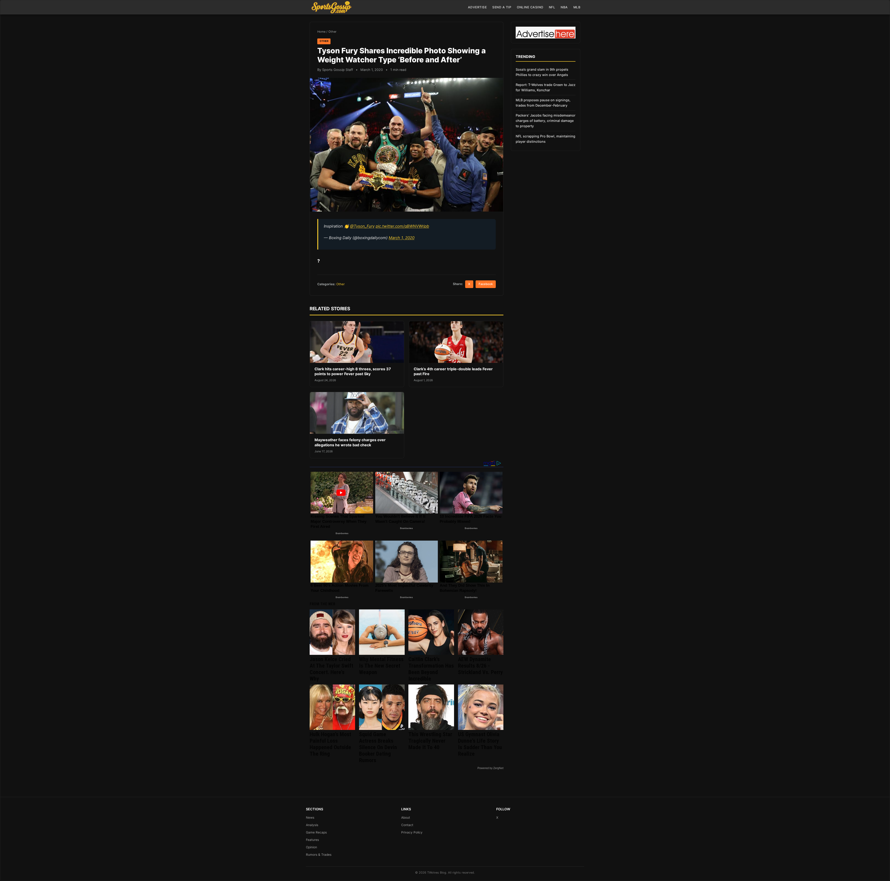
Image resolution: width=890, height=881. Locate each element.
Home (321, 31)
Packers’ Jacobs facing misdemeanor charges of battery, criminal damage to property (545, 120)
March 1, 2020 (401, 237)
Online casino (530, 7)
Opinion (311, 847)
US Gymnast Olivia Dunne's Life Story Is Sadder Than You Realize (480, 744)
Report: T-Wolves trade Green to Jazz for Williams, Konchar (545, 87)
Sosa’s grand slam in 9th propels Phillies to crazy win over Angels (542, 72)
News (310, 817)
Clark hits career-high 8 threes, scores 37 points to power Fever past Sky (353, 371)
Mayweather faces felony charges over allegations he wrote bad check (350, 442)
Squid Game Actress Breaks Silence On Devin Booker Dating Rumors (378, 747)
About (405, 817)
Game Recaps (316, 832)
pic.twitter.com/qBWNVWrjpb (402, 226)
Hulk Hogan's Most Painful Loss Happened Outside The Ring (330, 744)
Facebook (486, 284)
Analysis (312, 825)
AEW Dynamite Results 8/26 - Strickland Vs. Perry (480, 665)
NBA (564, 7)
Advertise (477, 7)
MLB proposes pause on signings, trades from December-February (543, 102)
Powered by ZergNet (490, 768)
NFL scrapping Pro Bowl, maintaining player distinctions (545, 138)
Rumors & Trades (318, 854)
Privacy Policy (412, 832)
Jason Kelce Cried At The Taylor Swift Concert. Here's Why (331, 669)
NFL (552, 7)
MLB (577, 7)
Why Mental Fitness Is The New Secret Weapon (381, 665)
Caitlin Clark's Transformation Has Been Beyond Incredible (431, 669)
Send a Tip (501, 7)
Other (332, 31)
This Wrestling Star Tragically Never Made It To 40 (430, 741)
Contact (407, 825)
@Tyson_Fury (362, 226)
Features (312, 840)
